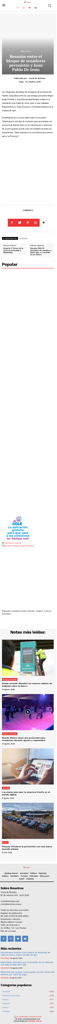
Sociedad (6, 788)
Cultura (5, 876)
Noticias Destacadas (10, 679)
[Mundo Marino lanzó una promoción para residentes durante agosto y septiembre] (28, 712)
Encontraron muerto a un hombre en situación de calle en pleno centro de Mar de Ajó (25, 953)
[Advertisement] (28, 171)
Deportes (43, 873)
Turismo (24, 876)
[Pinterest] (28, 223)
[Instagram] (23, 8)
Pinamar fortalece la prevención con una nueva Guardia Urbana (27, 847)
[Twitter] (29, 8)
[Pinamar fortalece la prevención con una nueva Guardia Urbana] (28, 821)
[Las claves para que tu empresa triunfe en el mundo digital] (28, 766)
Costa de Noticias (37, 78)
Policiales (34, 876)
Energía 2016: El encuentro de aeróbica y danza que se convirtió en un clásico (40, 251)
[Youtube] (35, 8)
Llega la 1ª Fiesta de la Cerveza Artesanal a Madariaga (13, 250)
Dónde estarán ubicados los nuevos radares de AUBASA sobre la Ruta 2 (27, 684)
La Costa (23, 238)
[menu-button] (4, 5)
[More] (44, 223)
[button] (49, 5)
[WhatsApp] (36, 223)
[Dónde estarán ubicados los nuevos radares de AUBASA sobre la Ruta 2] (28, 658)
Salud (21, 879)
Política (26, 51)
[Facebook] (17, 8)
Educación (44, 876)
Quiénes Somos (11, 873)
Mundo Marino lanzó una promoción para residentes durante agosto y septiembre (23, 739)
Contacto (30, 879)
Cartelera (14, 876)
